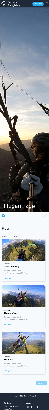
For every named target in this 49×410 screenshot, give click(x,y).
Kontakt (7, 403)
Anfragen (38, 4)
